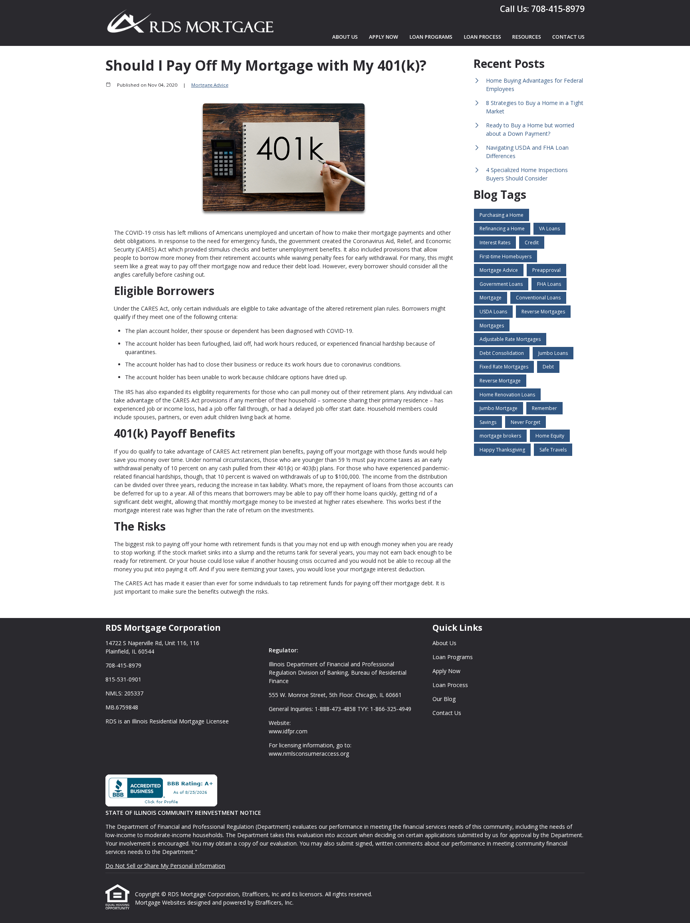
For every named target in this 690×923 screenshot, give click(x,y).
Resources (526, 37)
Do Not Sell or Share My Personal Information (165, 866)
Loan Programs (430, 37)
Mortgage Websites (161, 902)
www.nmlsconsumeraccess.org (309, 753)
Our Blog (444, 699)
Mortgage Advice (209, 85)
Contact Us (568, 37)
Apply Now (383, 37)
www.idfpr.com (288, 731)
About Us (345, 37)
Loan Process (482, 37)
